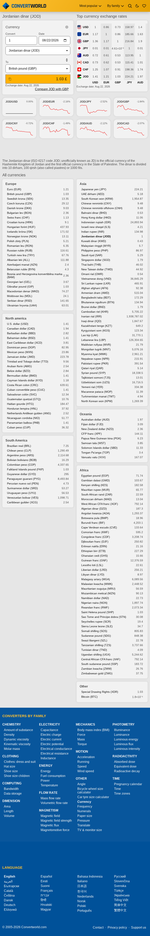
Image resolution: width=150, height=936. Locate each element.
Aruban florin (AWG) (19, 366)
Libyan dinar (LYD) (92, 574)
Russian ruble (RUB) (19, 250)
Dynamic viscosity (16, 739)
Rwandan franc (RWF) (95, 607)
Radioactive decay (127, 771)
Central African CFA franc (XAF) (100, 659)
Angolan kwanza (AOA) (95, 513)
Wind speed (85, 771)
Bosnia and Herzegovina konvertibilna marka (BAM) (34, 275)
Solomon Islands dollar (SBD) (99, 447)
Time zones (122, 793)
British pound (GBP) (19, 194)
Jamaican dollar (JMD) (21, 356)
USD (85, 27)
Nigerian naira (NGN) (94, 602)
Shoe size (11, 771)
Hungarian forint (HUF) (21, 227)
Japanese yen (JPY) (93, 189)
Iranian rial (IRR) (91, 316)
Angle (81, 784)
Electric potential (52, 744)
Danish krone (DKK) (19, 208)
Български (11, 886)
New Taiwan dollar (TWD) (97, 269)
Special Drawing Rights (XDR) (99, 691)
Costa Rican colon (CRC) (22, 385)
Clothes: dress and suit (20, 761)
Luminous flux (123, 744)
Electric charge (51, 734)
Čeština (9, 895)
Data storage (13, 793)
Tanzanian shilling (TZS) (96, 645)
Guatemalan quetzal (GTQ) (24, 399)
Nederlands (85, 896)
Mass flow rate (51, 798)
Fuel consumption (53, 776)
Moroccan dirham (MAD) (96, 499)
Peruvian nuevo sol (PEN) (23, 483)
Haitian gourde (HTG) (20, 403)
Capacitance (49, 730)
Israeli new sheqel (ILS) (95, 227)
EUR (85, 34)
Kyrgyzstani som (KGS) (95, 330)
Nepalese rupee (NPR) (95, 358)
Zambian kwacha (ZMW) (96, 668)
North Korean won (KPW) (96, 401)
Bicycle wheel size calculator (90, 790)
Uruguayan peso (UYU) (21, 492)
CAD (86, 62)
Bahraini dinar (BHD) (94, 212)
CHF (85, 69)
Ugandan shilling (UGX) (95, 654)
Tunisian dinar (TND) (94, 649)
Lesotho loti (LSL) (92, 565)
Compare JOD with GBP (52, 89)
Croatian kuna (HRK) (20, 222)
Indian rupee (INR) (92, 231)
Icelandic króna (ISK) (20, 231)
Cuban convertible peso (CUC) (26, 389)
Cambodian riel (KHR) (94, 311)
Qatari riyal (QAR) (92, 368)
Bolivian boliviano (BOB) (22, 460)
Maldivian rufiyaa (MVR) (96, 344)
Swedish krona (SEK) (20, 198)
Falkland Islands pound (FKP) (25, 469)
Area (7, 806)
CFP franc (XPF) (91, 433)
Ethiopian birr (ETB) (93, 551)
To (6, 62)
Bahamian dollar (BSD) (21, 338)
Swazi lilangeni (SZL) (94, 640)
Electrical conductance (56, 748)
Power (45, 780)
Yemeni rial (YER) (92, 387)
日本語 (82, 886)
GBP (86, 41)
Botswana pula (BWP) (94, 518)
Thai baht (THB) (91, 264)
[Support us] (144, 5)
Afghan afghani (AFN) (94, 288)
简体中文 (120, 905)
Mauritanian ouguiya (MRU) (98, 588)
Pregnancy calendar (128, 784)
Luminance (121, 734)
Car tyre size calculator (93, 797)
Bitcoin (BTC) (89, 696)
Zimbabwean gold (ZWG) (96, 673)
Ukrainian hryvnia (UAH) (22, 305)
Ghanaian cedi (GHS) (94, 555)
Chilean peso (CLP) (19, 450)
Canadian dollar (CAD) (21, 328)
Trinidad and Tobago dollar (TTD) (27, 361)
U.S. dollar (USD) (17, 323)
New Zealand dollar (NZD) (97, 429)
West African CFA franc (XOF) (99, 503)
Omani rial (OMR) (92, 274)
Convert (10, 33)
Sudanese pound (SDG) (96, 635)
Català (8, 890)
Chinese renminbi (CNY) (96, 203)
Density (9, 734)
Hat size (9, 766)
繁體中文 (120, 910)
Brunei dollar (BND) (93, 307)
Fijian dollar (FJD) (92, 424)
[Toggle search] (130, 5)
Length (8, 811)
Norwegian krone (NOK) (22, 236)
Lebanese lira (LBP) (93, 339)
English (9, 876)
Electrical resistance (55, 753)
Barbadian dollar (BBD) (21, 333)
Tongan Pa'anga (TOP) (95, 452)
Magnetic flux (50, 825)
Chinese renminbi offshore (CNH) (101, 208)
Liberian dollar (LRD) (94, 569)
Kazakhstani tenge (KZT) (96, 325)
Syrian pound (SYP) (93, 372)
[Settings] (66, 27)
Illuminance (122, 730)
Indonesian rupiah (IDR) (96, 222)
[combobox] (35, 50)
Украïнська (121, 895)
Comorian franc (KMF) (95, 532)
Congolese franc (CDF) (95, 536)
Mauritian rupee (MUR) (95, 489)
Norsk (81, 901)
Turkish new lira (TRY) (21, 255)
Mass (81, 739)
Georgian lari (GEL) (19, 281)
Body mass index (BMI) (93, 730)
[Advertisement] (75, 150)
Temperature (49, 785)
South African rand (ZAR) (96, 494)
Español (46, 876)
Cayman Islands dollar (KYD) (25, 380)
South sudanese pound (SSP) (99, 664)
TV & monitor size (89, 830)
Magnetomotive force (55, 830)
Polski (81, 906)
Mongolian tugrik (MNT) (96, 349)
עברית (45, 895)
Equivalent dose (125, 766)
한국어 (82, 891)
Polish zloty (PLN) (18, 241)
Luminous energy (126, 739)
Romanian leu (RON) (20, 245)
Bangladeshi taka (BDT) (96, 297)
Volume (9, 816)
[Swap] (66, 60)
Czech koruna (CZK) (19, 203)
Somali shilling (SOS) (94, 631)
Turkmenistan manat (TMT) (98, 396)
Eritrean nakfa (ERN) (94, 546)
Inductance (48, 758)
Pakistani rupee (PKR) (95, 363)
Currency (84, 801)
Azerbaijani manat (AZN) (22, 264)
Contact (98, 927)
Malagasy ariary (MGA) (95, 579)
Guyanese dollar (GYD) (21, 474)
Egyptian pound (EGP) (95, 475)
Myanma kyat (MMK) (94, 354)
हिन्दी (43, 900)
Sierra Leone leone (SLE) (97, 626)
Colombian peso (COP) (21, 464)
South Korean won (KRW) (97, 198)
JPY (85, 48)
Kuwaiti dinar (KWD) (93, 241)
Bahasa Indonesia (90, 876)
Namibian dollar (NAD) (95, 598)
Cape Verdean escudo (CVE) (99, 527)
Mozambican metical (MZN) (98, 593)
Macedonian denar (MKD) (23, 291)
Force (81, 734)
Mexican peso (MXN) (20, 352)
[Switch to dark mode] (137, 5)
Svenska (120, 886)
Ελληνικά (10, 909)
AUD (86, 55)
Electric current (51, 739)
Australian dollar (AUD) (95, 419)
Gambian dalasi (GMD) (95, 480)
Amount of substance (18, 730)
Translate (83, 825)
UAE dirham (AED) (92, 194)
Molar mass (12, 748)
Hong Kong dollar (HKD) (96, 217)
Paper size (84, 816)
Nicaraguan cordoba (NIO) (23, 418)
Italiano (82, 881)
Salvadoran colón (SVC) (22, 394)
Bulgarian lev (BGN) (19, 212)
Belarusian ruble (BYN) (21, 269)
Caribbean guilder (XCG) (22, 502)
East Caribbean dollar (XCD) (24, 342)
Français (47, 890)
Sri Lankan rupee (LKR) (96, 283)
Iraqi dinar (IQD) (91, 321)
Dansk (8, 900)
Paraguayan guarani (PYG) (24, 478)
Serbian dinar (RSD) (19, 300)
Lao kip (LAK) (89, 335)
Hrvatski (46, 904)
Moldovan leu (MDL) (19, 296)
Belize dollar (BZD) (18, 370)
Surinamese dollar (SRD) (22, 488)
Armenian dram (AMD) (95, 292)
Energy (46, 771)
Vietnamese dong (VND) (96, 278)
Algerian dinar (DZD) (94, 508)
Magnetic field (50, 816)
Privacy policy (117, 927)
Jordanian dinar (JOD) (96, 236)
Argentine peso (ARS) (20, 455)
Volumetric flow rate (54, 803)
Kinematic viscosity (17, 744)
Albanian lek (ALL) (18, 259)
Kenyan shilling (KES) (94, 485)
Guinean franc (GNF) (94, 560)
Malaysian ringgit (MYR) (96, 245)
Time (117, 788)
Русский (120, 876)
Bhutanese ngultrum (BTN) (97, 302)
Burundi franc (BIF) (93, 522)
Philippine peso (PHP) (94, 250)
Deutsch (9, 905)
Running (83, 761)
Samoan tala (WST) (93, 443)
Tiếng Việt (121, 900)
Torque (82, 744)
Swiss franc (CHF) (18, 217)
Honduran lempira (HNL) (22, 408)
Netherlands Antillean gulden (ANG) (29, 413)
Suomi (45, 886)
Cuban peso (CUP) (18, 427)
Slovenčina (122, 881)
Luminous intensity (127, 748)
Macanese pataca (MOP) (96, 391)
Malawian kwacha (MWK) (96, 583)
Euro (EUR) (14, 189)
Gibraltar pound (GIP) (20, 286)
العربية (8, 881)
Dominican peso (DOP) (21, 347)
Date (42, 33)
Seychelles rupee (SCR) (96, 621)
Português (84, 910)
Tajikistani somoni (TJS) (96, 377)
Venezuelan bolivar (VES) (22, 497)
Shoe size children (17, 776)
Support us (138, 927)
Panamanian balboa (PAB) (23, 422)
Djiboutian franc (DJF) (94, 541)
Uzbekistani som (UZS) (95, 382)
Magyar (46, 909)
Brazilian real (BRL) (19, 445)
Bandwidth (11, 788)
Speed (82, 766)
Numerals (84, 811)
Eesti (44, 881)
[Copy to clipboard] (9, 79)
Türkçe (119, 890)
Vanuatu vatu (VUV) (93, 457)
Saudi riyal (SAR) (91, 255)
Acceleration (86, 757)
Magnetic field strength (56, 820)
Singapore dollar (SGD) (95, 259)
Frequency (84, 806)
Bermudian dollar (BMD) (22, 375)
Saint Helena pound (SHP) (97, 612)
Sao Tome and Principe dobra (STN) (103, 616)
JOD (85, 76)
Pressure (83, 820)
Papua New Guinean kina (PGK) (101, 438)
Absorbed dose (124, 761)
